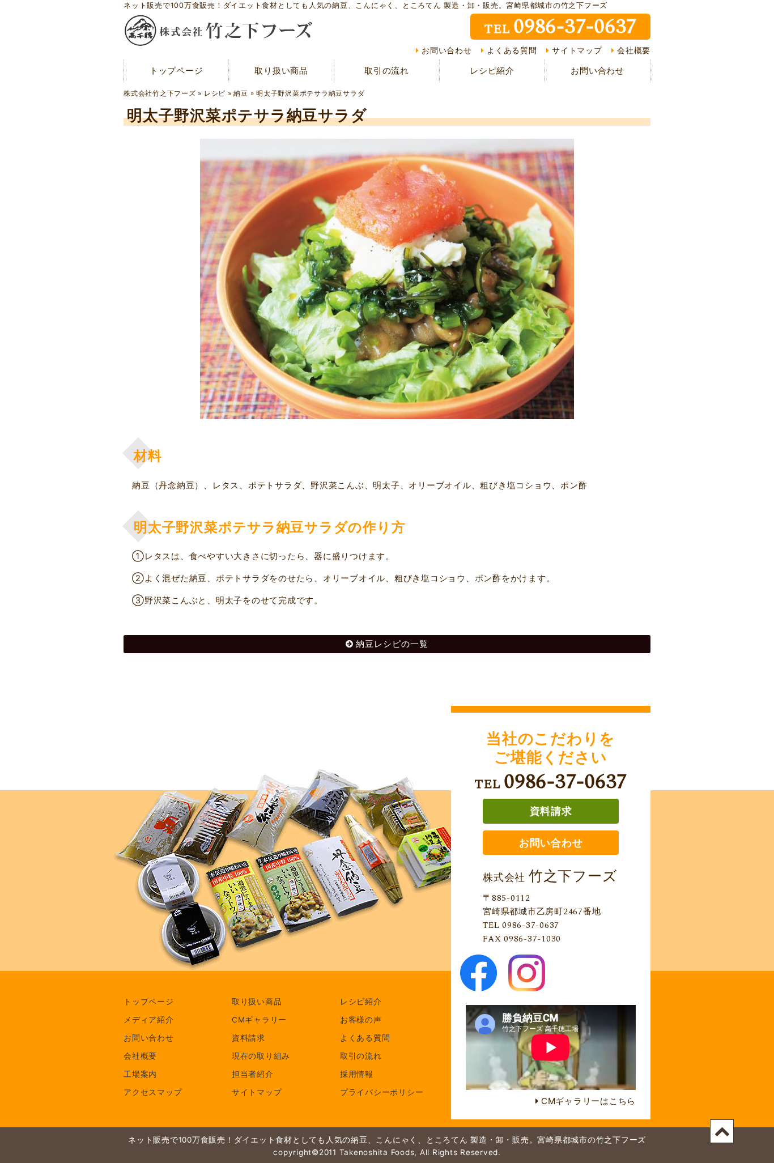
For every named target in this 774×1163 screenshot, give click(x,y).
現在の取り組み (261, 1056)
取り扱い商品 (281, 70)
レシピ (215, 93)
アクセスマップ (153, 1092)
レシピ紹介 (492, 70)
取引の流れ (386, 70)
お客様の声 (361, 1020)
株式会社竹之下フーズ (160, 93)
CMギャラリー (259, 1020)
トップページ (176, 70)
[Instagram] (526, 984)
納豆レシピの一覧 (392, 643)
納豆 (240, 93)
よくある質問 (512, 50)
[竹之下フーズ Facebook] (478, 984)
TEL (560, 27)
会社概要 (633, 50)
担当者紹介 (253, 1074)
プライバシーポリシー (382, 1092)
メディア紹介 (149, 1020)
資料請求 (551, 811)
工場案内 (140, 1074)
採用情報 (356, 1074)
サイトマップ (577, 50)
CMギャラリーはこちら (588, 1101)
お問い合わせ (447, 50)
